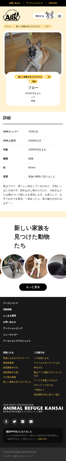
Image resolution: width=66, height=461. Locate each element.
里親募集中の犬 (10, 367)
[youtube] (31, 421)
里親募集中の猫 (10, 372)
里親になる (8, 352)
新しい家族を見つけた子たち (17, 382)
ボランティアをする (43, 385)
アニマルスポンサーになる (47, 363)
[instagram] (23, 421)
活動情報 (7, 309)
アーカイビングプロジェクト (17, 341)
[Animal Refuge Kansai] (11, 15)
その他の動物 (9, 377)
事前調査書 (8, 363)
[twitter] (14, 421)
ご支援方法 (39, 352)
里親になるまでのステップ (16, 358)
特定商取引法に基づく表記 (47, 394)
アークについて (10, 303)
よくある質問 (9, 315)
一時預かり (39, 390)
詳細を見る (42, 439)
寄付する (38, 367)
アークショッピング (12, 328)
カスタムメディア (25, 456)
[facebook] (6, 421)
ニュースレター (10, 334)
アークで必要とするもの (45, 380)
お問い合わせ (9, 322)
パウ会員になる (41, 358)
